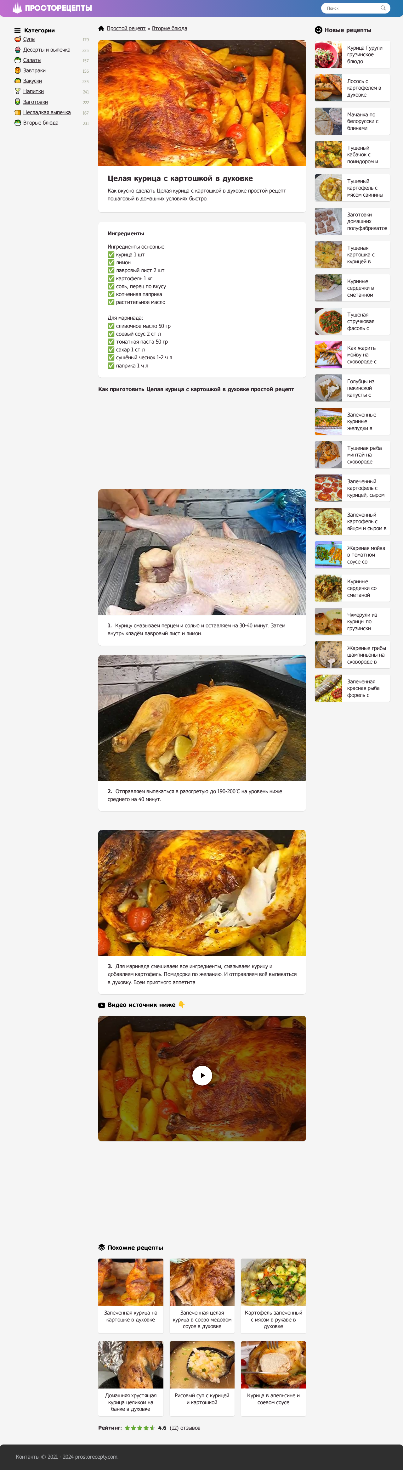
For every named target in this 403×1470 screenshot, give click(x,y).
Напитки (33, 91)
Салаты (32, 60)
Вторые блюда (41, 123)
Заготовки (35, 102)
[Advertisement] (202, 445)
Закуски (32, 81)
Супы (29, 39)
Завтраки (34, 71)
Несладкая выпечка (47, 112)
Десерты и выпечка (47, 50)
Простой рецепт (126, 28)
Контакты (27, 1457)
